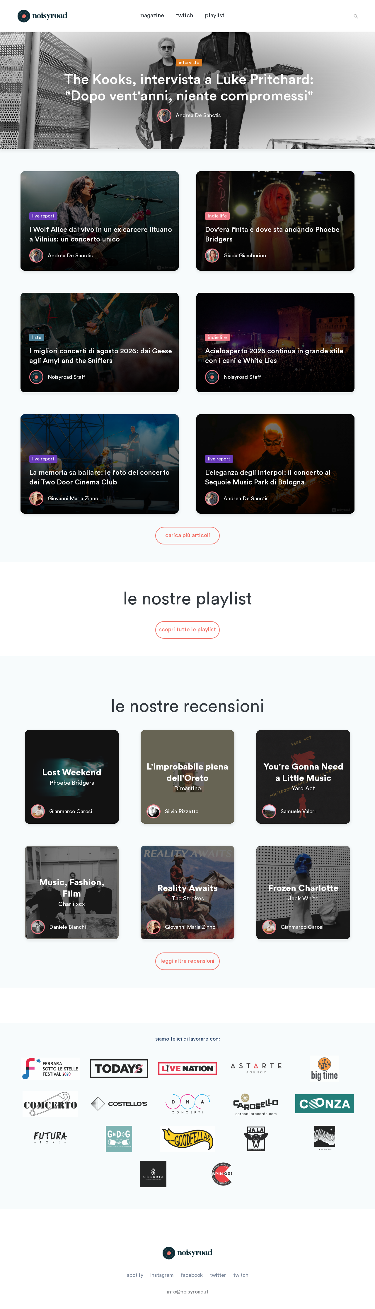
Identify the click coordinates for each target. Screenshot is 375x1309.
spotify (135, 1275)
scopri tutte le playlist (187, 630)
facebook (192, 1275)
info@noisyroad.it (187, 1291)
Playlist (214, 15)
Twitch (184, 15)
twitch (240, 1275)
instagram (162, 1275)
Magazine (151, 15)
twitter (218, 1275)
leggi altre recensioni (187, 961)
